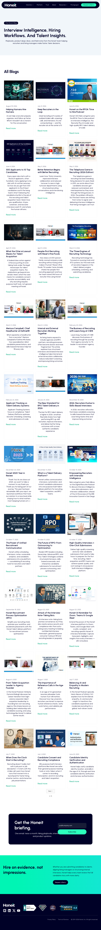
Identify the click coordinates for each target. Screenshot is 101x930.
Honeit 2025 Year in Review (15, 474)
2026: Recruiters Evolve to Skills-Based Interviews (81, 404)
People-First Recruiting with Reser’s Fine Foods (49, 252)
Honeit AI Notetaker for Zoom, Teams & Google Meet (81, 615)
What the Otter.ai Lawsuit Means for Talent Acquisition (18, 254)
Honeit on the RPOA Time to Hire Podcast (81, 110)
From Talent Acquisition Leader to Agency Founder (17, 685)
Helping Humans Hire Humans (16, 110)
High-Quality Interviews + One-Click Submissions (81, 544)
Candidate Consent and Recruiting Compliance (49, 758)
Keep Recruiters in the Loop (48, 110)
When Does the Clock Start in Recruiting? (16, 758)
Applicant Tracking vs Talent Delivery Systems (17, 404)
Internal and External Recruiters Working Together (48, 331)
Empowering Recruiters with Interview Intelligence (80, 475)
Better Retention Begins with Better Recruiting (49, 171)
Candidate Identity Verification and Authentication (78, 760)
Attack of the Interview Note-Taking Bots (49, 614)
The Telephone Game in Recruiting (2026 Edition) (81, 171)
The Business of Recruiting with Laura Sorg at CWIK (82, 329)
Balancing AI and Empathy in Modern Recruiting (79, 685)
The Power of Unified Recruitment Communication (16, 545)
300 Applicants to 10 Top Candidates (18, 171)
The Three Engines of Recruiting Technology (80, 252)
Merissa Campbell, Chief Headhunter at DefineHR (18, 329)
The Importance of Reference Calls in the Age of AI (50, 685)
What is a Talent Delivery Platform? (50, 474)
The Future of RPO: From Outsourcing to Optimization (49, 545)
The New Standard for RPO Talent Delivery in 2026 (48, 406)
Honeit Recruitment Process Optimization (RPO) (16, 615)
